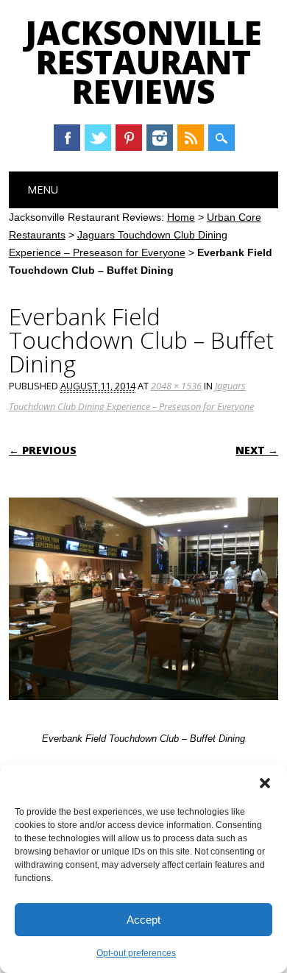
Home (181, 217)
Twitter (98, 137)
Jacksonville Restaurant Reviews (143, 61)
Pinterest (129, 137)
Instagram (159, 137)
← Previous (43, 450)
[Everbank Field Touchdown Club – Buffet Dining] (144, 714)
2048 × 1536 (176, 385)
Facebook (67, 137)
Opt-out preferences (136, 953)
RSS (190, 137)
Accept (143, 919)
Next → (256, 450)
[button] (265, 783)
